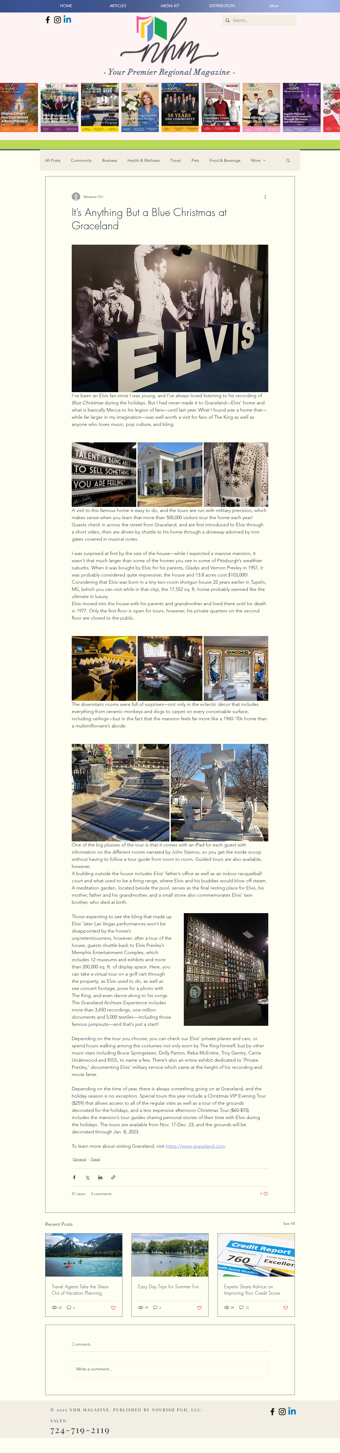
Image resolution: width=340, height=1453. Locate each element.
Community (81, 160)
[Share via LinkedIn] (100, 1177)
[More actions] (265, 196)
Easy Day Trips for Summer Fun (168, 1286)
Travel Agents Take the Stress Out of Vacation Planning (80, 1289)
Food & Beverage (225, 160)
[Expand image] (104, 474)
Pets (195, 160)
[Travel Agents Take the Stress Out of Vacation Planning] (83, 1255)
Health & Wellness (144, 160)
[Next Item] (331, 107)
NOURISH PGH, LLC (176, 1409)
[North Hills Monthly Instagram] (57, 19)
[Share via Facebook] (74, 1177)
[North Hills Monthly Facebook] (47, 19)
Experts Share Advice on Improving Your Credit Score (252, 1289)
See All (289, 1223)
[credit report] (256, 1255)
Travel (175, 160)
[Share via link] (113, 1177)
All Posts (52, 160)
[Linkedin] (67, 19)
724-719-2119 (80, 1429)
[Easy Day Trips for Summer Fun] (170, 1255)
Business (109, 160)
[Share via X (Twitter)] (87, 1177)
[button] (288, 160)
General (79, 1159)
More (255, 160)
